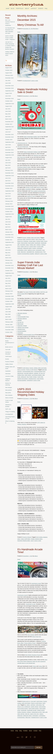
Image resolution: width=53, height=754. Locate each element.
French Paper (39, 187)
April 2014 (8, 180)
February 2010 (9, 291)
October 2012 (8, 211)
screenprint (38, 250)
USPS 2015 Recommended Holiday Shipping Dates (30, 392)
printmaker (39, 248)
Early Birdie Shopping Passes (33, 655)
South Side (40, 377)
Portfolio (19, 8)
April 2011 (7, 255)
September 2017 (9, 126)
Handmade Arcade (36, 583)
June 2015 (8, 162)
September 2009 (9, 304)
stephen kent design (22, 378)
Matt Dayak (20, 324)
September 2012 (9, 214)
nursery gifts (40, 246)
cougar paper (32, 241)
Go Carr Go (20, 322)
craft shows (39, 705)
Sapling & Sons (31, 196)
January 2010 (8, 293)
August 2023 (8, 72)
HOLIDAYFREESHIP (22, 146)
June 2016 (8, 144)
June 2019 (8, 96)
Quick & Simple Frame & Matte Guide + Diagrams (10, 37)
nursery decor (32, 246)
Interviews (8, 373)
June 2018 (8, 111)
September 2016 (9, 142)
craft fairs (32, 705)
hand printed (24, 243)
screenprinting (21, 717)
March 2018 (8, 119)
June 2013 (8, 193)
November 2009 (9, 299)
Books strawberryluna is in (9, 342)
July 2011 (7, 247)
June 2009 (8, 311)
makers (41, 714)
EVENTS (40, 8)
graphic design (34, 706)
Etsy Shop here (21, 157)
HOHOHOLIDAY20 (22, 143)
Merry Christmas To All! (30, 24)
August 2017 (8, 129)
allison (36, 28)
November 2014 (9, 173)
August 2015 (8, 157)
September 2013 (9, 191)
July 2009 (7, 309)
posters (34, 248)
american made (21, 239)
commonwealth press (27, 371)
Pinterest (35, 738)
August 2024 (8, 67)
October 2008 (8, 332)
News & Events (21, 369)
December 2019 (9, 85)
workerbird (20, 333)
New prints (8, 392)
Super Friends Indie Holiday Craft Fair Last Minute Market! (30, 265)
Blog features (8, 338)
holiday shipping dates (36, 539)
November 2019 (9, 88)
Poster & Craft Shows (31, 369)
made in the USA (34, 714)
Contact (34, 8)
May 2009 (7, 314)
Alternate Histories (22, 313)
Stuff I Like (8, 409)
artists (28, 705)
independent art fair (37, 712)
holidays (38, 244)
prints (25, 250)
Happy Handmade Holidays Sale (31, 152)
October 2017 (8, 124)
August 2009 (8, 306)
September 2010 (9, 273)
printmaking (20, 250)
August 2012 (8, 216)
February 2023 (9, 75)
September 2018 (9, 103)
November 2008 (9, 329)
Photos (34, 666)
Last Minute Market (37, 375)
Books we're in (26, 701)
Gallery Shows (9, 364)
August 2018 (8, 106)
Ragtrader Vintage (22, 325)
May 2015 (7, 165)
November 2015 (9, 152)
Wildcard (41, 194)
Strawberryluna (26, 5)
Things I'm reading (10, 411)
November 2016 (9, 137)
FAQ (46, 8)
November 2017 (9, 121)
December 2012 (9, 206)
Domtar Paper (39, 241)
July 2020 (7, 80)
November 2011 (9, 237)
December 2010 (9, 265)
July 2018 (7, 108)
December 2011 (9, 234)
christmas (25, 241)
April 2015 (8, 168)
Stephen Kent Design (22, 327)
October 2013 (8, 188)
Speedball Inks (30, 252)
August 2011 (8, 245)
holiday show (20, 375)
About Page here (36, 636)
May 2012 (7, 224)
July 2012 (7, 219)
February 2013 (9, 201)
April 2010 (8, 286)
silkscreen (23, 252)
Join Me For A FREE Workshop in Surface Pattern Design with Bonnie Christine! (10, 45)
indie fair (27, 714)
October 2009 (8, 301)
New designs (8, 387)
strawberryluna (38, 252)
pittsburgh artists (27, 248)
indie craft (44, 712)
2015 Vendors (31, 634)
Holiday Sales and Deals (33, 237)
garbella (19, 320)
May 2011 (7, 252)
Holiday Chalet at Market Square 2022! (9, 53)
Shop (7, 8)
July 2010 (7, 278)
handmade (37, 243)
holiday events (40, 710)
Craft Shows (26, 368)
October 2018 (8, 101)
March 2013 (8, 198)
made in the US (25, 246)
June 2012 (8, 221)
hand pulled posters (34, 708)
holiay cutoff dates (25, 539)
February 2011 (9, 260)
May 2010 (7, 283)
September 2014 (9, 175)
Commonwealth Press (23, 316)
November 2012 (9, 209)
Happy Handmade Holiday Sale (31, 136)
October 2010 (8, 270)
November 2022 (9, 78)
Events (24, 237)
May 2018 (7, 114)
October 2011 (8, 239)
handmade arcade (31, 710)
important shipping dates (23, 540)
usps (32, 540)
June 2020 (8, 83)
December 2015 (9, 150)
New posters (8, 390)
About (27, 8)
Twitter (26, 738)
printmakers (35, 715)
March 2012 (8, 229)
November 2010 (9, 268)
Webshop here (37, 155)
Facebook (31, 738)
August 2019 (8, 93)
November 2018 (9, 98)
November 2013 (9, 186)
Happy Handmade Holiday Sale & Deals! (32, 91)
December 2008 (9, 327)
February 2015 (9, 170)
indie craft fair (20, 714)
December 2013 (9, 183)
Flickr (18, 738)
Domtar (28, 187)
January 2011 (8, 263)
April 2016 (8, 147)
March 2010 (8, 288)
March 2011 (8, 257)
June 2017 (8, 132)
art (25, 705)
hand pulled (31, 243)
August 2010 (8, 275)
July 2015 (7, 160)
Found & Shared (27, 537)
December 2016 (9, 134)
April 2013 (8, 196)
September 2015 (9, 155)
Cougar (32, 187)
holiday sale (33, 244)
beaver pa (20, 241)
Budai (18, 315)
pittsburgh (19, 248)
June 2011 (8, 250)
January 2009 (8, 324)
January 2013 (8, 203)
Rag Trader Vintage (32, 377)
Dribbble (22, 738)
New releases (8, 395)
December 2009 (9, 296)
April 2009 (8, 317)
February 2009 (9, 322)
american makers (30, 239)
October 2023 (8, 70)
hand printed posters (22, 708)
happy (27, 244)
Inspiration (8, 371)
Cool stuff (33, 701)
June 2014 (8, 178)
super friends (40, 378)
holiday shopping (21, 712)
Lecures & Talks (9, 376)
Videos (40, 666)
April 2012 (8, 227)
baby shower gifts (40, 239)
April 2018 (8, 116)
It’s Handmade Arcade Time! (30, 551)
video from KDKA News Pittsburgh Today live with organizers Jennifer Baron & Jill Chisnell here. (32, 661)
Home (12, 730)
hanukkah (22, 244)
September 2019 (9, 90)
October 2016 (8, 139)
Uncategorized (26, 80)
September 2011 (9, 242)
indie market (28, 375)
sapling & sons (31, 250)
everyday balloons (22, 318)
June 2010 (8, 281)
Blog (12, 8)
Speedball (27, 189)
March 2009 (8, 319)
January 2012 (8, 232)
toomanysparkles (21, 331)
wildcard (37, 253)
